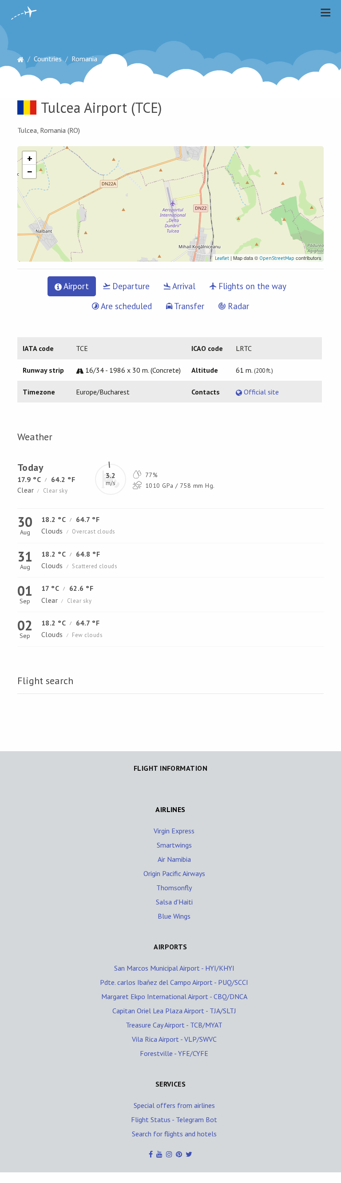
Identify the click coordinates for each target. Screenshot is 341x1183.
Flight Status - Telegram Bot (174, 1119)
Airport (75, 286)
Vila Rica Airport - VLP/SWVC (174, 1039)
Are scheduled (125, 306)
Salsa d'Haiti (174, 901)
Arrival (182, 286)
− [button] (29, 171)
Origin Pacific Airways (174, 873)
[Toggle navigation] (323, 12)
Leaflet (222, 258)
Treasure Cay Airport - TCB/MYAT (174, 1024)
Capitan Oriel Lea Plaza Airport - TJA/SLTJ (174, 1010)
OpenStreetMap (276, 258)
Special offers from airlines (174, 1105)
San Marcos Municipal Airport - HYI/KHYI (174, 968)
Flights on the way (251, 286)
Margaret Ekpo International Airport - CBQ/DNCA (174, 996)
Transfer (188, 306)
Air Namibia (174, 859)
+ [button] (29, 158)
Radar (237, 306)
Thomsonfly (174, 887)
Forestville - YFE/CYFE (174, 1053)
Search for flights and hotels (174, 1133)
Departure (130, 286)
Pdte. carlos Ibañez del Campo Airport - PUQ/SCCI (174, 982)
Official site (260, 391)
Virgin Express (174, 830)
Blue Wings (174, 916)
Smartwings (174, 844)
